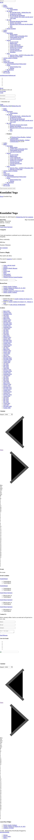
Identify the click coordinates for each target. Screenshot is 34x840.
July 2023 (5, 330)
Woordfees (13, 52)
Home (5, 5)
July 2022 (5, 347)
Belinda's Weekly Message (10, 268)
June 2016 (6, 397)
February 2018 (7, 384)
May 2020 (6, 366)
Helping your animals (15, 22)
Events (8, 65)
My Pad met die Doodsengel (17, 15)
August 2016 (6, 396)
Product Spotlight (11, 28)
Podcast (9, 40)
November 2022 (7, 342)
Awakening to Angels (15, 14)
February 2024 (7, 320)
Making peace (13, 43)
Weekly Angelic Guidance (10, 286)
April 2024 (6, 317)
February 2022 (7, 350)
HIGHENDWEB (4, 832)
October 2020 (6, 361)
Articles (5, 267)
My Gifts (9, 20)
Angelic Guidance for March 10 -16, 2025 (14, 288)
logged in (9, 259)
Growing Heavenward (16, 50)
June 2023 (6, 331)
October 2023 (6, 325)
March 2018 (6, 383)
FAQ (11, 27)
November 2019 (7, 371)
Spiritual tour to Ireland (16, 47)
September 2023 (7, 327)
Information (10, 8)
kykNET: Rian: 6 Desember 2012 (18, 36)
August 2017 (6, 393)
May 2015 (6, 400)
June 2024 (6, 315)
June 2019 (6, 378)
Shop (4, 59)
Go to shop (3, 91)
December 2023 (7, 322)
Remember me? (6, 101)
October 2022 (6, 343)
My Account (6, 72)
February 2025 (7, 312)
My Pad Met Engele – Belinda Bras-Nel (20, 12)
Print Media (10, 33)
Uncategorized (7, 275)
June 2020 (6, 365)
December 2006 (7, 406)
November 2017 (7, 388)
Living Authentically (15, 44)
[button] (16, 280)
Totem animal (6, 274)
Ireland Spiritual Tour (15, 66)
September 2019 (7, 374)
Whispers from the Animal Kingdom (12, 277)
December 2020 (7, 358)
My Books (9, 11)
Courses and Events (8, 62)
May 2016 (6, 399)
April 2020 (6, 368)
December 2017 (7, 387)
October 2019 (6, 372)
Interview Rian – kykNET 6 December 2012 (21, 55)
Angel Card (6, 61)
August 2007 (6, 403)
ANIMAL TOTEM (8, 289)
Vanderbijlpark (4, 578)
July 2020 (5, 364)
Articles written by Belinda (10, 58)
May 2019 (6, 380)
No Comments (29, 217)
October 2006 (6, 408)
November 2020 (7, 359)
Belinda (5, 6)
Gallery (5, 30)
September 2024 (7, 314)
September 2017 (7, 391)
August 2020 (6, 362)
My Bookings (10, 69)
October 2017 (6, 390)
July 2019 (5, 377)
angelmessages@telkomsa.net (7, 75)
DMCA (5, 838)
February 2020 (7, 369)
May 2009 (6, 402)
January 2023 (6, 339)
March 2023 (6, 336)
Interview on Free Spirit (16, 56)
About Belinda (14, 9)
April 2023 (6, 334)
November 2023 (7, 324)
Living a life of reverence (16, 46)
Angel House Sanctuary (6, 227)
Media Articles (13, 34)
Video (8, 53)
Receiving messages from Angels (18, 21)
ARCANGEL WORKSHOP (17, 304)
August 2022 (6, 346)
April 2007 (6, 405)
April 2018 (6, 381)
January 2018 (6, 386)
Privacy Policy (7, 836)
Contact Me (6, 71)
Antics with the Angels (9, 265)
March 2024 (6, 318)
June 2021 (6, 355)
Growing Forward (14, 49)
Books (5, 269)
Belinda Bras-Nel (20, 217)
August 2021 (6, 353)
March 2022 (6, 349)
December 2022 (7, 340)
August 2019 (6, 375)
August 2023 (6, 328)
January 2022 (6, 352)
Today (1, 450)
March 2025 (6, 311)
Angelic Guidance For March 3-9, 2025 (13, 291)
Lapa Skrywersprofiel (15, 39)
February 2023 (7, 337)
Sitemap (5, 835)
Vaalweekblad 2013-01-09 (17, 37)
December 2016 (7, 394)
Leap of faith (6, 271)
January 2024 (6, 321)
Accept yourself (14, 42)
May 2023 (6, 333)
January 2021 (6, 356)
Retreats (12, 68)
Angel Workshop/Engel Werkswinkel (16, 64)
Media (5, 31)
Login (1, 92)
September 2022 (7, 344)
